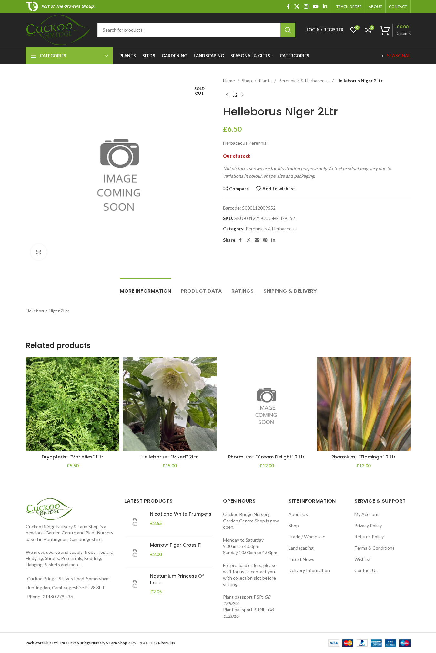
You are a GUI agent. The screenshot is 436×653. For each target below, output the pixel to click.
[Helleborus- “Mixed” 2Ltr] (170, 404)
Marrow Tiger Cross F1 (176, 545)
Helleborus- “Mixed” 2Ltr (169, 457)
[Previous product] (227, 95)
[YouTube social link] (315, 6)
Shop (247, 80)
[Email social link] (257, 240)
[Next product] (242, 95)
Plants (265, 80)
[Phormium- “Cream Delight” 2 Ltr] (267, 404)
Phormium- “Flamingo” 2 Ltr (363, 457)
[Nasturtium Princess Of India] (134, 584)
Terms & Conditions (374, 548)
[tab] (145, 288)
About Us (298, 514)
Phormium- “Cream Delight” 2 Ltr (266, 457)
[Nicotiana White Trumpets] (134, 521)
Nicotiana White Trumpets (180, 514)
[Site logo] (58, 29)
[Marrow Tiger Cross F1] (134, 552)
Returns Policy (369, 536)
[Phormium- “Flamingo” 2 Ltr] (364, 404)
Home (229, 80)
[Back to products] (234, 95)
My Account (366, 514)
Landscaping (301, 548)
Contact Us (366, 570)
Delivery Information (309, 570)
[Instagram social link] (306, 6)
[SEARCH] (287, 30)
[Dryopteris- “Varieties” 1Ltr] (73, 404)
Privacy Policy (368, 525)
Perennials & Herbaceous (304, 80)
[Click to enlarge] (39, 252)
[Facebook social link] (288, 6)
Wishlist (362, 559)
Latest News (301, 559)
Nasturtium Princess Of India (177, 579)
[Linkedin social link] (324, 6)
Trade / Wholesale (307, 536)
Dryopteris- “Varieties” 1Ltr (72, 457)
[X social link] (296, 6)
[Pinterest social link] (265, 240)
